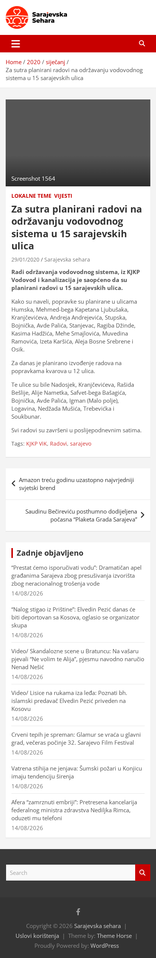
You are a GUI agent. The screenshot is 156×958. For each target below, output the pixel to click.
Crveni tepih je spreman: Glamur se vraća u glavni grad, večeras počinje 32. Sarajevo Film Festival (76, 738)
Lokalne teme (31, 195)
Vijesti (63, 195)
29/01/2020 (25, 259)
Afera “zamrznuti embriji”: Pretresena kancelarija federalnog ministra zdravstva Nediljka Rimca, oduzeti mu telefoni (74, 810)
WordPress (104, 945)
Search (142, 872)
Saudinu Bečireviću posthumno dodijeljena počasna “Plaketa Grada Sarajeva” (81, 515)
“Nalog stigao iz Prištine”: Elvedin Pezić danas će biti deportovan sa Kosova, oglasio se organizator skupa (75, 617)
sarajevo (80, 443)
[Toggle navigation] (16, 43)
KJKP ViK (36, 443)
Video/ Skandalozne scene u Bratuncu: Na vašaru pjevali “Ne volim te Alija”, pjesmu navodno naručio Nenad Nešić (77, 659)
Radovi (58, 443)
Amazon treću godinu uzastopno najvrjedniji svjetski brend (76, 484)
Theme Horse (114, 935)
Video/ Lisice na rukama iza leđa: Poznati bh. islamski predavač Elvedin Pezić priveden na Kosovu (69, 700)
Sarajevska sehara (67, 259)
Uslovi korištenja (37, 935)
